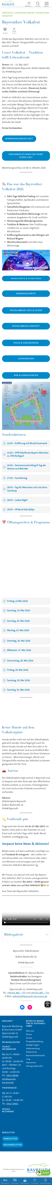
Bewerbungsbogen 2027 (19, 138)
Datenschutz (31, 1052)
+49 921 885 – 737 (16, 992)
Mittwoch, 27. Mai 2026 (19, 650)
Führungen (14, 1183)
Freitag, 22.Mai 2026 (17, 601)
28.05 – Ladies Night (17, 500)
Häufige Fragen (32, 1045)
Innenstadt (34, 1183)
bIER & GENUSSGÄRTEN (26, 375)
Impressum (31, 1062)
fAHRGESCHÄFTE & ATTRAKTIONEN (26, 278)
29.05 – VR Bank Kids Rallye (20, 509)
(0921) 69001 (12, 1103)
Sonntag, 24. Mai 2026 (18, 620)
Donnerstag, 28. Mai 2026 (20, 660)
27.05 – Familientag (17, 478)
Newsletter (10, 1138)
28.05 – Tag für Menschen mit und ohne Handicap (27, 489)
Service (29, 1038)
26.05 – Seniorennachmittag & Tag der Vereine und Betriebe (26, 467)
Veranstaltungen (24, 12)
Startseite (7, 12)
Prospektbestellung (34, 1041)
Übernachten (5, 1183)
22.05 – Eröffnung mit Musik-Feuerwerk (27, 443)
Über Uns (30, 1031)
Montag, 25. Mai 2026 (18, 630)
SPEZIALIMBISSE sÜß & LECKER (26, 310)
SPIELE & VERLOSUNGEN (26, 343)
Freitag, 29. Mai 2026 (17, 669)
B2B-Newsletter (13, 1144)
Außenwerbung (33, 1048)
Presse (29, 1034)
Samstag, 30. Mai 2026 (18, 680)
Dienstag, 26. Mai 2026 (18, 640)
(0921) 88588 (12, 1075)
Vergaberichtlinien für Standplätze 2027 (26, 156)
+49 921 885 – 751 (40, 992)
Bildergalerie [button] (13, 934)
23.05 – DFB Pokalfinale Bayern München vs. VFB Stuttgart (28, 454)
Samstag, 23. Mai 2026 (18, 610)
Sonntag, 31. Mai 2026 (18, 689)
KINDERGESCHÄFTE (26, 293)
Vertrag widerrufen (34, 1066)
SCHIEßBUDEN (26, 358)
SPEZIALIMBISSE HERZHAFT (26, 326)
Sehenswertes (24, 1183)
